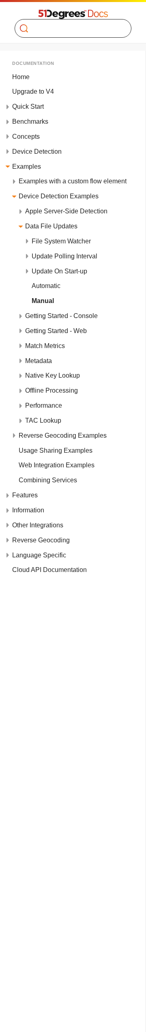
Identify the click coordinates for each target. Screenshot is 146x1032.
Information (28, 510)
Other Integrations (37, 525)
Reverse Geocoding (41, 540)
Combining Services (48, 480)
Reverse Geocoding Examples (63, 435)
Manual (43, 300)
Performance (43, 405)
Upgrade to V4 (33, 91)
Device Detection (37, 151)
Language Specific (39, 555)
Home (21, 76)
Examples (26, 166)
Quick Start (28, 106)
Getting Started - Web (56, 330)
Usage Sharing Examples (55, 450)
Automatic (46, 285)
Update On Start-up (59, 271)
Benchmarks (30, 121)
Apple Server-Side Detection (66, 211)
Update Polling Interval (64, 256)
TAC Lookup (43, 420)
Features (25, 495)
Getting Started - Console (61, 315)
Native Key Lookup (52, 375)
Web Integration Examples (56, 465)
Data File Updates (51, 226)
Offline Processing (51, 390)
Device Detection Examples (59, 196)
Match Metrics (45, 345)
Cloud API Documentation (49, 569)
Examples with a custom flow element (73, 181)
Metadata (38, 360)
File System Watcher (61, 241)
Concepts (26, 136)
